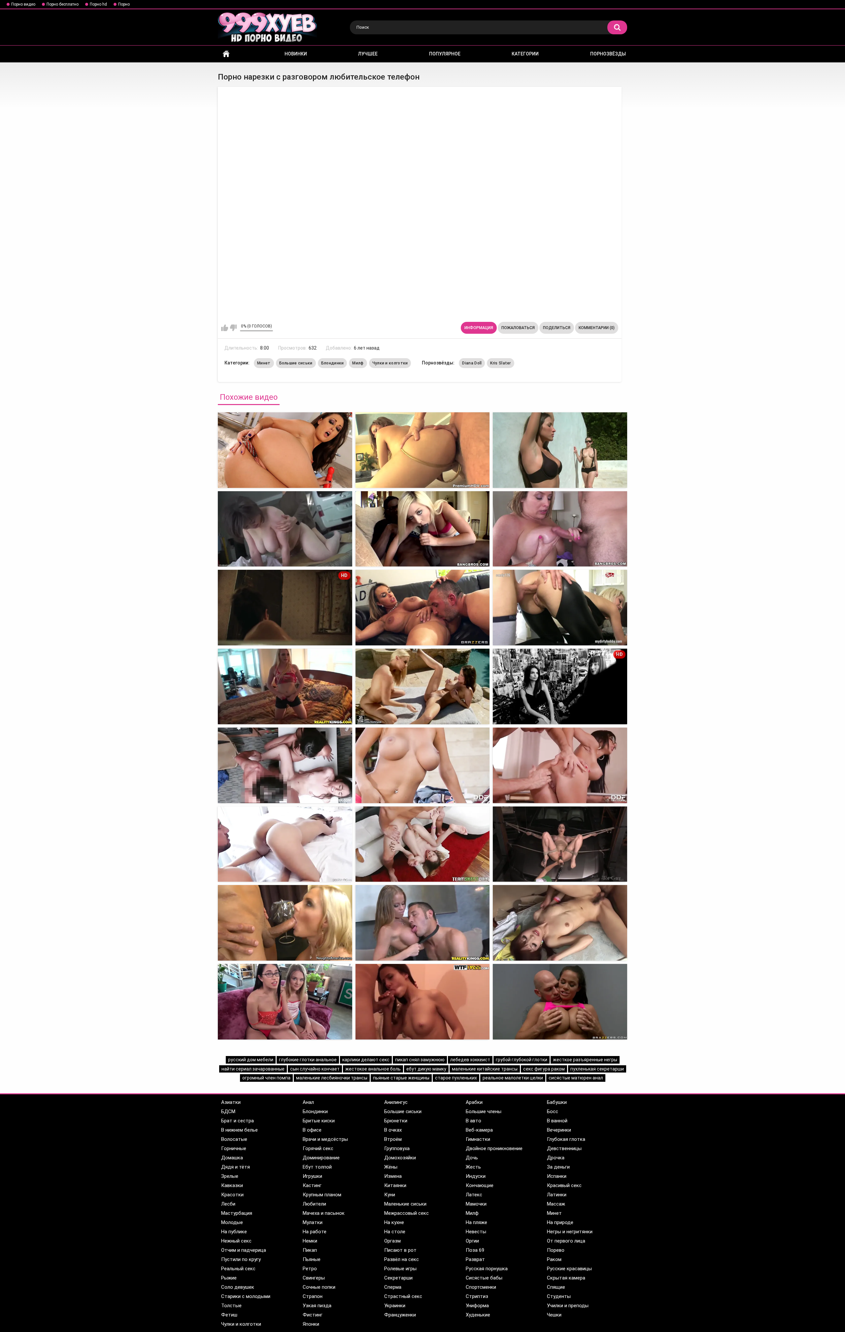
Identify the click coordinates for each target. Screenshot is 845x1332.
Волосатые (234, 1139)
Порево (555, 1250)
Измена (393, 1176)
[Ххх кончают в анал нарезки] (560, 844)
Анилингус (396, 1102)
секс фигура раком (544, 1069)
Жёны (390, 1167)
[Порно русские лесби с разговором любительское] (285, 529)
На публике (234, 1232)
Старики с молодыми (245, 1296)
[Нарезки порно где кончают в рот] (422, 1002)
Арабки (474, 1102)
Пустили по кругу (241, 1259)
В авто (473, 1121)
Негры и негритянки (569, 1232)
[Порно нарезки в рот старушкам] (285, 1002)
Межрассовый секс (406, 1213)
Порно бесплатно (63, 4)
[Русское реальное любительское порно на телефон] (422, 607)
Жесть (473, 1167)
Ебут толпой (317, 1167)
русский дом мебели (250, 1059)
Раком (554, 1259)
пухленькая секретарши (597, 1069)
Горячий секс (318, 1148)
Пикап (310, 1250)
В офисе (312, 1130)
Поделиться (556, 327)
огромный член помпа (266, 1077)
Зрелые (229, 1176)
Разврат (475, 1259)
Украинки (394, 1306)
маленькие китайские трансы (485, 1069)
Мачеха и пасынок (324, 1213)
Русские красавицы (569, 1269)
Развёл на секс (401, 1259)
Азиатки (231, 1102)
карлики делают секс (365, 1059)
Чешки (554, 1315)
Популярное (444, 53)
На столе (394, 1232)
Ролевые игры (400, 1269)
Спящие (556, 1287)
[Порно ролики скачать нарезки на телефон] (285, 450)
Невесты (476, 1232)
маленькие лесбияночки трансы (331, 1077)
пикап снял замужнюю (420, 1059)
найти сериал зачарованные (253, 1069)
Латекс (474, 1195)
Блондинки (332, 363)
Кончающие (479, 1185)
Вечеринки (559, 1130)
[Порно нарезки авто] (422, 765)
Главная (226, 54)
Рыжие (229, 1278)
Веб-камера (479, 1130)
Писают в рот (400, 1250)
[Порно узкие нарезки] (285, 765)
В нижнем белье (239, 1130)
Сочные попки (319, 1287)
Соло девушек (237, 1287)
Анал (308, 1102)
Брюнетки (395, 1121)
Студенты (559, 1296)
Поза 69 (475, 1250)
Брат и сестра (237, 1121)
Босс (552, 1111)
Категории (525, 53)
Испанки (556, 1176)
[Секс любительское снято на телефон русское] (560, 607)
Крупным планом (322, 1195)
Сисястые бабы (484, 1278)
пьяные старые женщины (401, 1077)
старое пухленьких (456, 1077)
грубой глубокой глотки (521, 1059)
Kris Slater (500, 363)
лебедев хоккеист (470, 1059)
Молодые (232, 1222)
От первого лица (566, 1241)
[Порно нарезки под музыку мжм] (560, 1002)
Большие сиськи (296, 363)
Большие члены (483, 1111)
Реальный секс (238, 1269)
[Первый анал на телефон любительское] (560, 529)
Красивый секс (564, 1185)
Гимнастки (478, 1139)
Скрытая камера (566, 1278)
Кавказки (232, 1185)
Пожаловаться (518, 327)
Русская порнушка (487, 1269)
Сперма (392, 1287)
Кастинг (312, 1185)
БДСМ (228, 1111)
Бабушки (557, 1102)
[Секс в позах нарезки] (422, 844)
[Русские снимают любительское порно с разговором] (422, 450)
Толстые (231, 1306)
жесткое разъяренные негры (585, 1059)
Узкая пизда (317, 1306)
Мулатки (312, 1222)
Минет (264, 363)
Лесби (228, 1204)
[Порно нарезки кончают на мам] (285, 923)
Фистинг (312, 1315)
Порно (124, 4)
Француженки (400, 1315)
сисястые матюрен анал (576, 1077)
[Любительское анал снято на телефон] (422, 529)
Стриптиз (477, 1296)
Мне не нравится (233, 327)
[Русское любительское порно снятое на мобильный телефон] (422, 686)
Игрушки (312, 1176)
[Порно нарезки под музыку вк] (422, 923)
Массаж (556, 1204)
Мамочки (476, 1204)
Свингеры (314, 1278)
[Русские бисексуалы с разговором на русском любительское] (560, 450)
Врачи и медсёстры (325, 1139)
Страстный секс (403, 1296)
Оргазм (392, 1241)
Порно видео (23, 4)
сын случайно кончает (315, 1069)
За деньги (558, 1167)
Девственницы (564, 1148)
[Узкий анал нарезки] (560, 765)
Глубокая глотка (566, 1139)
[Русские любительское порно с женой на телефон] (285, 686)
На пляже (476, 1222)
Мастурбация (236, 1213)
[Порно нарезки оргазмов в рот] (560, 923)
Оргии (472, 1241)
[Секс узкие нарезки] (285, 844)
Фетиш (229, 1315)
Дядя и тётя (235, 1167)
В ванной (557, 1121)
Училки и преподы (568, 1306)
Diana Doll (472, 363)
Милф (357, 363)
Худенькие (478, 1315)
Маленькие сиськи (405, 1204)
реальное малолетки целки (513, 1077)
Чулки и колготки (390, 363)
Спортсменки (481, 1287)
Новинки (296, 53)
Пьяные (312, 1259)
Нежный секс (236, 1241)
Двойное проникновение (494, 1148)
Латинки (556, 1195)
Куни (389, 1195)
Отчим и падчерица (243, 1250)
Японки (311, 1324)
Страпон (312, 1296)
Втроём (393, 1139)
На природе (560, 1222)
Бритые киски (319, 1121)
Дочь (472, 1158)
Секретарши (398, 1278)
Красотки (232, 1195)
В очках (393, 1130)
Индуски (476, 1176)
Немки (310, 1241)
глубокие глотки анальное (308, 1059)
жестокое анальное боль (373, 1069)
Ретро (310, 1269)
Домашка (232, 1158)
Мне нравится (224, 327)
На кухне (394, 1222)
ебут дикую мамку (426, 1069)
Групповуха (397, 1148)
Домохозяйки (400, 1158)
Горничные (233, 1148)
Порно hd (98, 4)
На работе (314, 1232)
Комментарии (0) (597, 327)
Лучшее (368, 53)
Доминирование (321, 1158)
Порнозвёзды (608, 53)
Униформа (477, 1306)
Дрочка (555, 1158)
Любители (314, 1204)
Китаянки (395, 1185)
